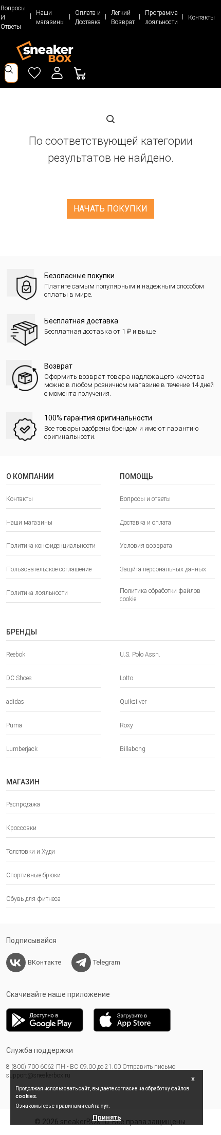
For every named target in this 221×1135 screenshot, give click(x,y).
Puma (14, 725)
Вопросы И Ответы (13, 17)
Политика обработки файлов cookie (160, 595)
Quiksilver (133, 701)
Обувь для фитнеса (33, 898)
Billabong (132, 749)
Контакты (201, 17)
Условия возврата (146, 545)
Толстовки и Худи (30, 851)
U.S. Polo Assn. (140, 654)
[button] (57, 73)
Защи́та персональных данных (163, 569)
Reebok (15, 654)
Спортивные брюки (33, 875)
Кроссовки (21, 828)
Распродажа (23, 804)
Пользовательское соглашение (48, 569)
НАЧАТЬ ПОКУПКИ (110, 209)
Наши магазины (50, 17)
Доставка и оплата (145, 522)
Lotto (126, 678)
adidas (15, 701)
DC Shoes (19, 678)
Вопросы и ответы (145, 499)
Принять (107, 1117)
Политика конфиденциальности (51, 545)
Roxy (126, 725)
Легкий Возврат (123, 17)
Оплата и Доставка (88, 17)
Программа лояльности (161, 17)
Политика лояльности (37, 593)
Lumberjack (22, 749)
